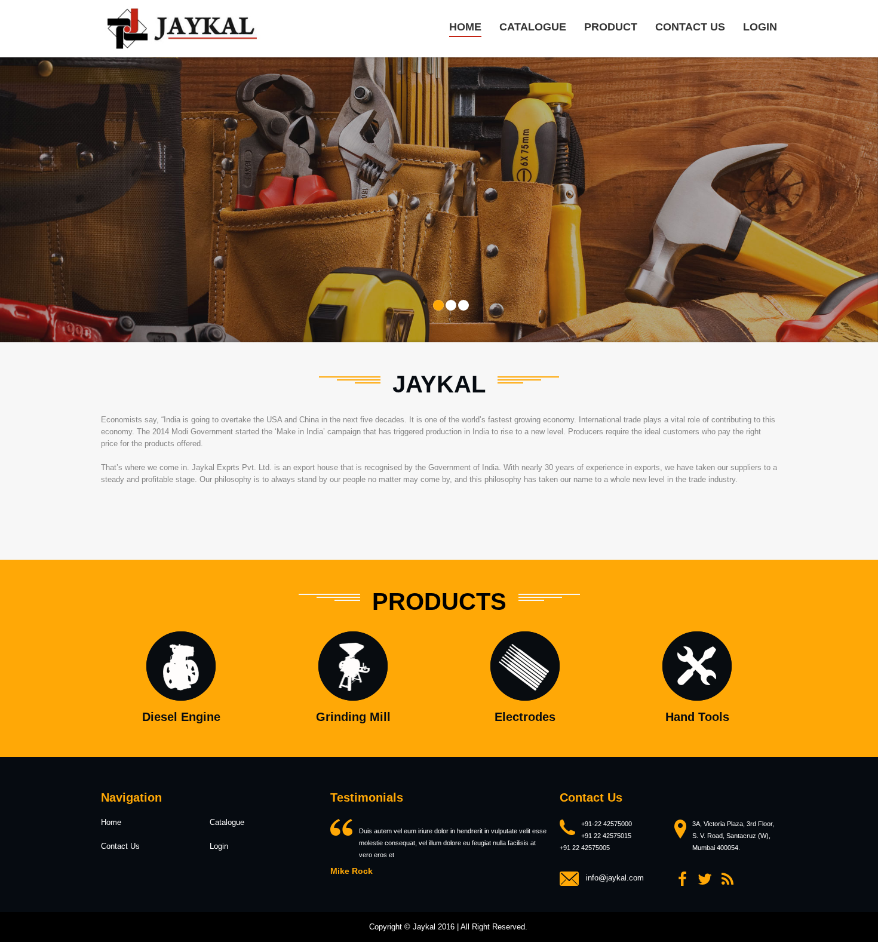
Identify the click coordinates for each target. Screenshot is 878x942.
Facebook (682, 879)
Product (610, 27)
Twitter (705, 879)
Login (760, 27)
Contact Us (120, 846)
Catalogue (532, 27)
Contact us (690, 27)
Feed (727, 879)
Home (465, 27)
